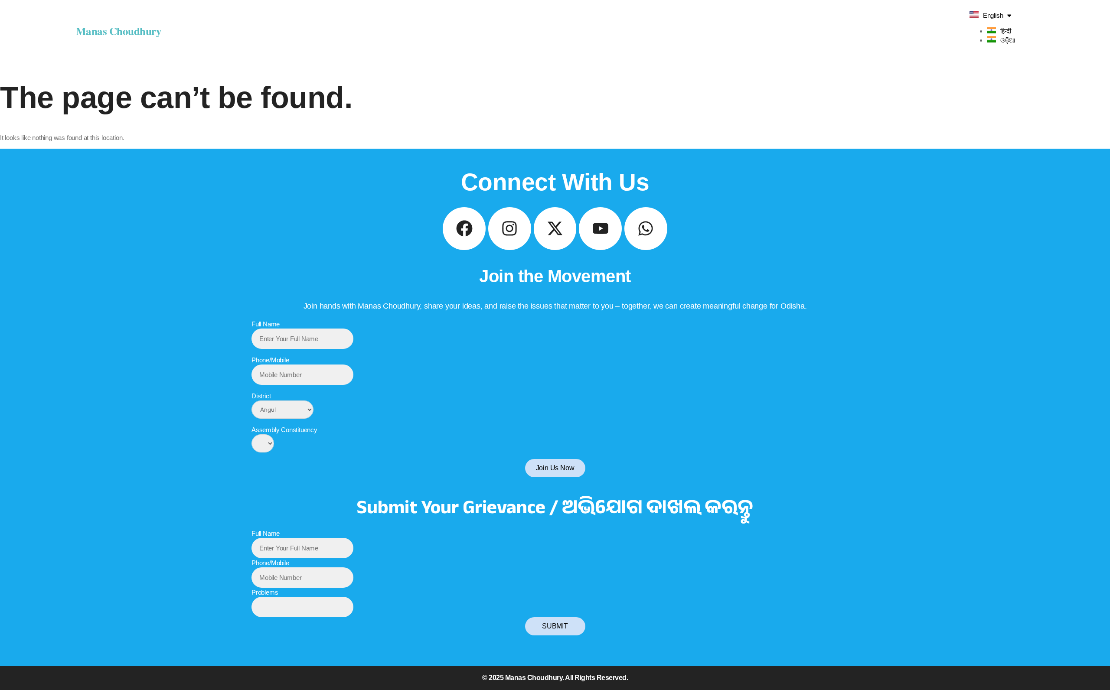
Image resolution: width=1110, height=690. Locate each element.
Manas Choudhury (119, 31)
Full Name (265, 324)
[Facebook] (464, 228)
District (261, 396)
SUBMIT (555, 626)
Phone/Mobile (270, 360)
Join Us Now (555, 468)
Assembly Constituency (284, 429)
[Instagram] (509, 228)
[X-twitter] (555, 228)
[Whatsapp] (645, 228)
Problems (264, 592)
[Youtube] (600, 228)
